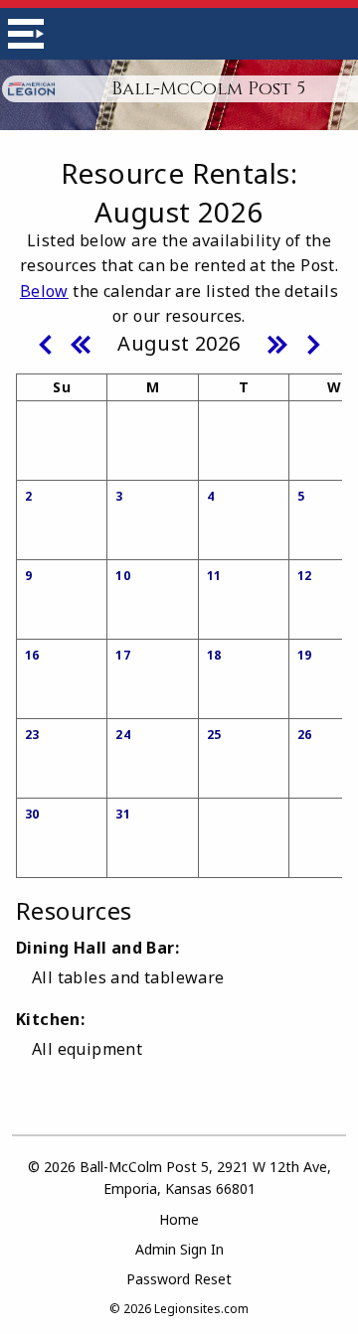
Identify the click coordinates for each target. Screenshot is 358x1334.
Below (44, 291)
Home (179, 1219)
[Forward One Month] (313, 343)
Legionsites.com (201, 1308)
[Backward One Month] (45, 343)
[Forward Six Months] (277, 343)
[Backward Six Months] (80, 343)
